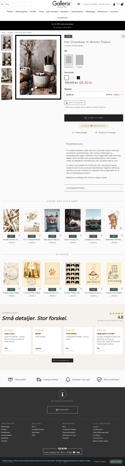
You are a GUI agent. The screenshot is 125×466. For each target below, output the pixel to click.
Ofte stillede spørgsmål (101, 432)
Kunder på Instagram (69, 429)
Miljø (33, 435)
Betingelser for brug (69, 435)
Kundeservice (62, 18)
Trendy (41, 11)
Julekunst (67, 46)
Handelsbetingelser (68, 432)
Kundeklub (96, 435)
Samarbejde (35, 432)
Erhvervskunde (98, 438)
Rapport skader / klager (100, 441)
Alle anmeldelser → (62, 360)
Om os (34, 427)
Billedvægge (90, 11)
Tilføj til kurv (95, 118)
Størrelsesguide (75, 103)
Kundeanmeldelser (38, 429)
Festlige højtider (77, 46)
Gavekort (64, 410)
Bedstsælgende (21, 11)
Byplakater (65, 11)
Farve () (68, 72)
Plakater (10, 11)
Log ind (95, 427)
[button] (2, 4)
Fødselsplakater (77, 11)
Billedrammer (103, 11)
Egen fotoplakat (52, 11)
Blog (64, 427)
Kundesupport (98, 429)
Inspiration (114, 11)
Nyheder (33, 11)
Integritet (65, 438)
